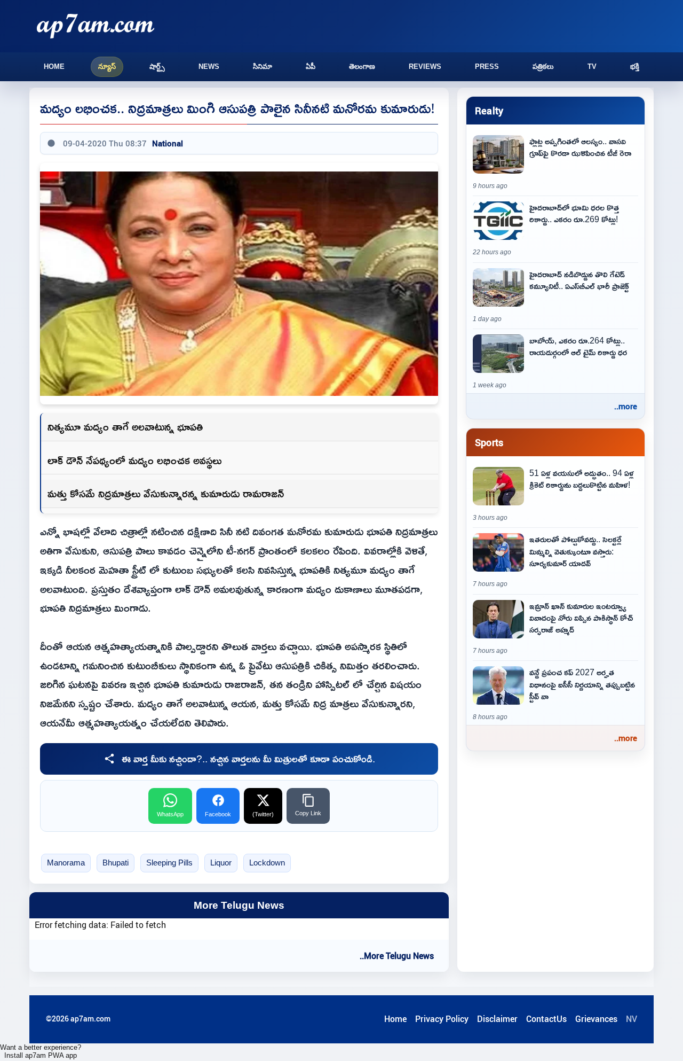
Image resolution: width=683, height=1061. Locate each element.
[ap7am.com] (95, 26)
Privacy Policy (441, 1019)
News (208, 67)
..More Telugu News (397, 956)
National (167, 143)
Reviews (425, 67)
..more (625, 406)
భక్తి (634, 67)
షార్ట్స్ (157, 67)
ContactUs (546, 1019)
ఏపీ (310, 67)
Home (54, 67)
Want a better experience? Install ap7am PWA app (40, 1051)
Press (487, 67)
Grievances (596, 1019)
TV (592, 67)
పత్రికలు (543, 67)
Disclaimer (497, 1019)
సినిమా (262, 67)
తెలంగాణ (362, 67)
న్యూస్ (107, 67)
